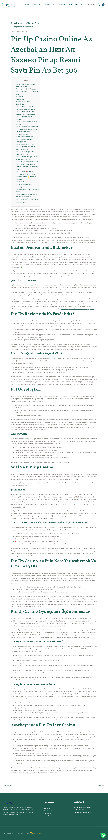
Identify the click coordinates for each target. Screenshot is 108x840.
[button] (103, 835)
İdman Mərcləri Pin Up (23, 132)
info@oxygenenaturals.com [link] (82, 812)
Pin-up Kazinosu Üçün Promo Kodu (27, 127)
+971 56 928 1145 (79, 810)
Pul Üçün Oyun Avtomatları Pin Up (27, 162)
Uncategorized (16, 27)
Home (27, 5)
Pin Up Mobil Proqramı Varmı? (25, 164)
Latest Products (76, 5)
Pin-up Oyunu (20, 182)
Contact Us (61, 5)
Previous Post (7, 786)
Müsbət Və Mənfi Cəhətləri (24, 137)
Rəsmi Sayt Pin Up (22, 134)
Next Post (102, 786)
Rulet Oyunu (20, 99)
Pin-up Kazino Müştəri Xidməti (25, 144)
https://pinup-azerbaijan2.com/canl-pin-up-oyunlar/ (77, 309)
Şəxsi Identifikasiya (22, 86)
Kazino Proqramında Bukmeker (26, 84)
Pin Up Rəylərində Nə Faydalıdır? (26, 89)
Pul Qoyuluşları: (21, 96)
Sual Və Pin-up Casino (23, 102)
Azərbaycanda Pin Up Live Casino (26, 129)
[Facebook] (103, 4)
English (91, 4)
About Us (36, 5)
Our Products (48, 5)
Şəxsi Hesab (20, 104)
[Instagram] (98, 4)
